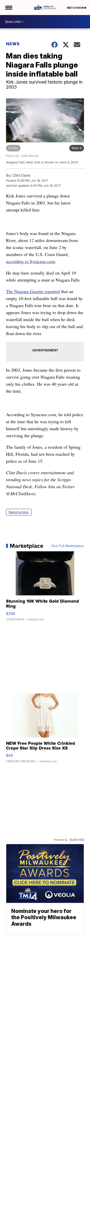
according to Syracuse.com (30, 261)
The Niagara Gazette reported (33, 291)
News (13, 43)
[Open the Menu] (8, 7)
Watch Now (75, 7)
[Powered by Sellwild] (77, 839)
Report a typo (19, 512)
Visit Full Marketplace (67, 546)
